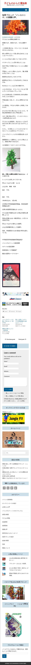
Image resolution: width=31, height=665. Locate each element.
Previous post (11, 339)
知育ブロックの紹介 (8, 537)
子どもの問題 (6, 518)
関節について (6, 548)
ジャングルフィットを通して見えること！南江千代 (7, 321)
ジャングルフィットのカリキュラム (12, 511)
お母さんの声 (6, 507)
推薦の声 (4, 529)
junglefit (10, 37)
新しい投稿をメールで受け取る (15, 396)
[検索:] (15, 453)
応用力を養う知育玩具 (8, 476)
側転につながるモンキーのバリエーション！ (15, 478)
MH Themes (24, 663)
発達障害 (4, 522)
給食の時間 (5, 540)
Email (5, 366)
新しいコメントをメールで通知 (15, 393)
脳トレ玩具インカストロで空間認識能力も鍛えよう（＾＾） (21, 321)
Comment (7, 376)
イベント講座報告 (7, 499)
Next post (21, 339)
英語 (3, 544)
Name (5, 361)
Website (6, 371)
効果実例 (4, 525)
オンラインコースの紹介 (9, 503)
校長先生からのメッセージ (10, 533)
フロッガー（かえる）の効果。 (18, 563)
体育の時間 (5, 514)
